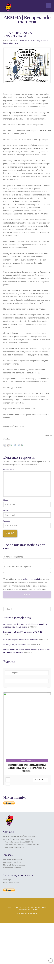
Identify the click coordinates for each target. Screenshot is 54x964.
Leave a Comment (10, 43)
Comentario (8, 469)
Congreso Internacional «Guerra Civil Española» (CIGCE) (27, 768)
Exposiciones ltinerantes (12, 868)
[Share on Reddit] (8, 445)
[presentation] (5, 690)
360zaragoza (32, 913)
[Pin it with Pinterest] (12, 445)
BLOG (22, 907)
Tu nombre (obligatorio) (13, 557)
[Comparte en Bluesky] (19, 445)
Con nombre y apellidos (12, 862)
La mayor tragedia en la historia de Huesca (20, 639)
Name (5, 500)
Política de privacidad (11, 882)
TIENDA (35, 909)
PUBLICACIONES (24, 909)
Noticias (23, 40)
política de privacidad (31, 579)
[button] (48, 5)
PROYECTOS (13, 907)
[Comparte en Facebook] (4, 445)
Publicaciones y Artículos (38, 40)
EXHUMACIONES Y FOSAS (36, 907)
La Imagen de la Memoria (12, 859)
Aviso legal (7, 880)
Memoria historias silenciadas (14, 865)
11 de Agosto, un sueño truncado (17, 645)
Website (6, 521)
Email (5, 510)
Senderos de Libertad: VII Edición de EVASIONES (22, 632)
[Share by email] (22, 445)
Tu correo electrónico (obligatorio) (17, 566)
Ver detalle (40, 780)
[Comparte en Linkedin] (15, 445)
